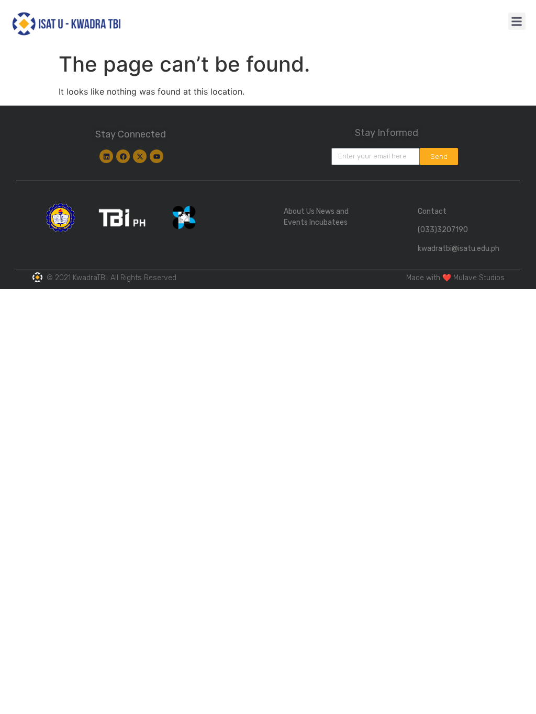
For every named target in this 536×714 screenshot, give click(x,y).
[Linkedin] (106, 156)
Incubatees (328, 222)
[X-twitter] (140, 156)
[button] (517, 21)
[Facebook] (123, 156)
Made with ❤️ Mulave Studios (455, 277)
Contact (432, 211)
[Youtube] (156, 156)
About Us (299, 211)
